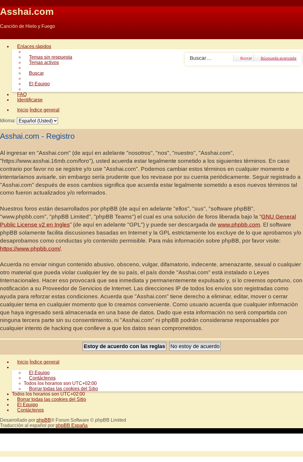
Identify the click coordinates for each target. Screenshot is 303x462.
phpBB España (72, 425)
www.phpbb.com (239, 225)
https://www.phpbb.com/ (30, 249)
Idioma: (7, 120)
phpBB (43, 420)
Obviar (7, 36)
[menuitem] (48, 57)
